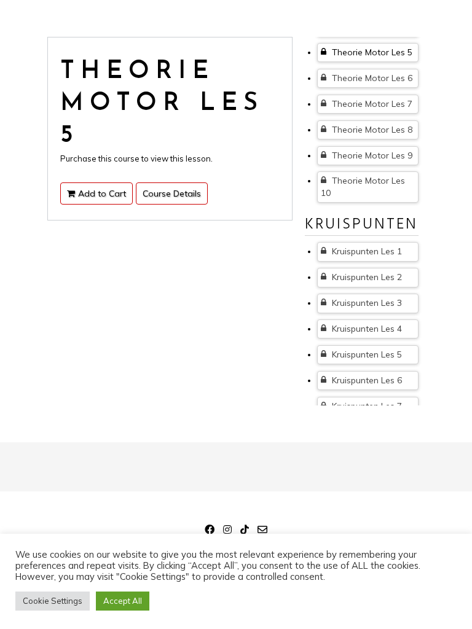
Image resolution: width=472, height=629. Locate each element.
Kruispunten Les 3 (365, 302)
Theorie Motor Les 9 (370, 155)
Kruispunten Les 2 (365, 277)
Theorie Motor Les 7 (370, 103)
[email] (262, 531)
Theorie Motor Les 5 (370, 52)
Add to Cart (102, 193)
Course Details (172, 193)
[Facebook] (209, 531)
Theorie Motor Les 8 (370, 129)
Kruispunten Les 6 (365, 380)
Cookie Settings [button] (52, 601)
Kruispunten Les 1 (365, 251)
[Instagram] (227, 531)
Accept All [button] (122, 601)
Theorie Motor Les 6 (370, 78)
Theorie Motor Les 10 (363, 186)
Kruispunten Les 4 (365, 328)
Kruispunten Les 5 (365, 354)
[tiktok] (244, 531)
